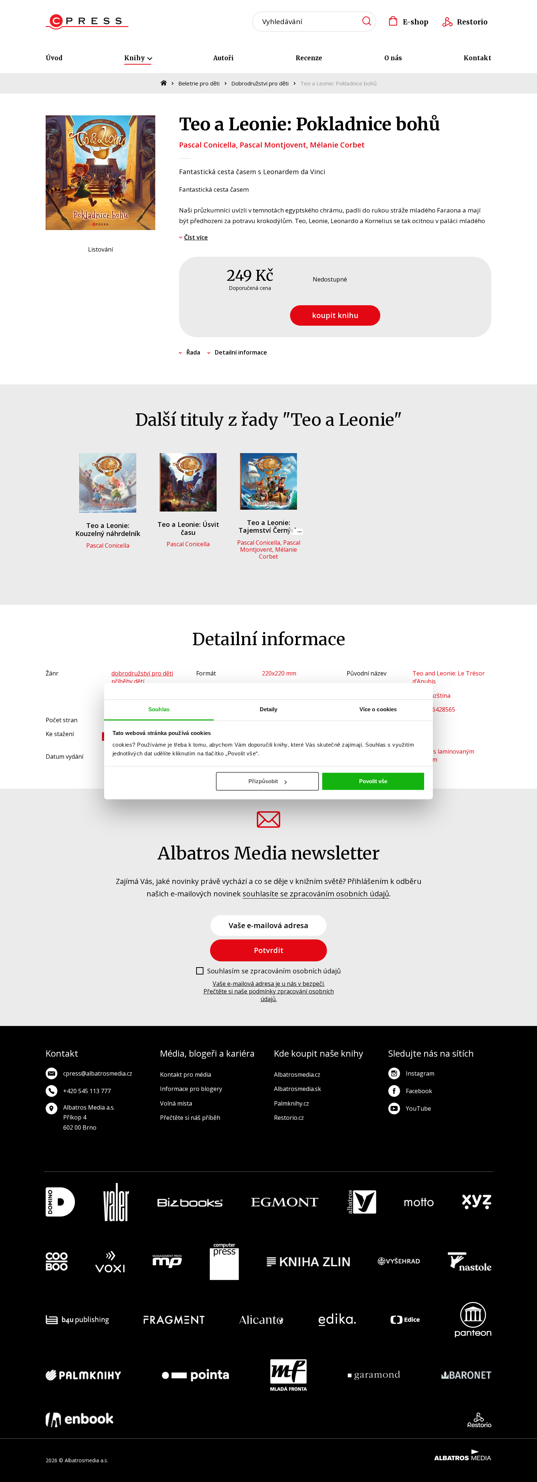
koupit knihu (335, 315)
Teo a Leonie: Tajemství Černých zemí (268, 530)
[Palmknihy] (83, 1375)
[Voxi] (110, 1261)
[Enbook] (79, 1420)
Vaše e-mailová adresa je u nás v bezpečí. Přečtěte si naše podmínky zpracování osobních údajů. (268, 991)
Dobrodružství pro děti (260, 83)
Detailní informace (241, 352)
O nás (393, 58)
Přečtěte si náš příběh (190, 1118)
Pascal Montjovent (273, 145)
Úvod (54, 58)
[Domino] (60, 1202)
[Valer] (116, 1202)
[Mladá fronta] (288, 1375)
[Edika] (337, 1319)
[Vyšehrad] (399, 1261)
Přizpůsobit (263, 781)
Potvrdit (268, 950)
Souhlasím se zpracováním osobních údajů (274, 971)
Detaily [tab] (269, 709)
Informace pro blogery (191, 1089)
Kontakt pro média (185, 1075)
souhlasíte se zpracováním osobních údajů (316, 894)
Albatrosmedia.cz (297, 1075)
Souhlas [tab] (159, 709)
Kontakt (477, 58)
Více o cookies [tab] (378, 709)
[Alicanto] (261, 1319)
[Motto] (419, 1202)
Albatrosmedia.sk (297, 1089)
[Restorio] (479, 1420)
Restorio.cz (289, 1118)
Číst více (196, 237)
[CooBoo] (57, 1261)
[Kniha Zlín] (308, 1261)
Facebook (419, 1091)
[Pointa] (195, 1375)
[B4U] (77, 1319)
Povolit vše (373, 781)
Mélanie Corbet (337, 145)
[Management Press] (167, 1261)
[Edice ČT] (405, 1319)
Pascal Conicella (207, 145)
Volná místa (176, 1103)
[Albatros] (361, 1202)
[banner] (87, 22)
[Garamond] (374, 1375)
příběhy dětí (127, 681)
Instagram (420, 1073)
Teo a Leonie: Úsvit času (188, 528)
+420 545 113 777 (87, 1091)
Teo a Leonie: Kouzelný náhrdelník (107, 529)
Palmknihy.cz (291, 1103)
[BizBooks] (190, 1202)
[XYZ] (476, 1202)
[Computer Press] (224, 1261)
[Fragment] (174, 1319)
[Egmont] (285, 1202)
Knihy (135, 58)
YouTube (418, 1108)
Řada (193, 352)
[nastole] (470, 1261)
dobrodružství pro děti (142, 673)
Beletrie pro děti (199, 83)
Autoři (223, 58)
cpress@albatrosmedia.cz (97, 1073)
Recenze (309, 58)
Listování (100, 249)
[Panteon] (473, 1319)
